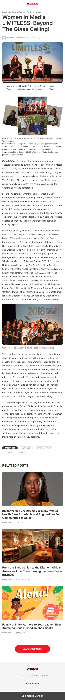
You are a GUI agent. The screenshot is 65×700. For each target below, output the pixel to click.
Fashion (30, 12)
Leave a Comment (32, 649)
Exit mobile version (33, 695)
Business (6, 12)
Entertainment (19, 12)
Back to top (32, 684)
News (38, 12)
